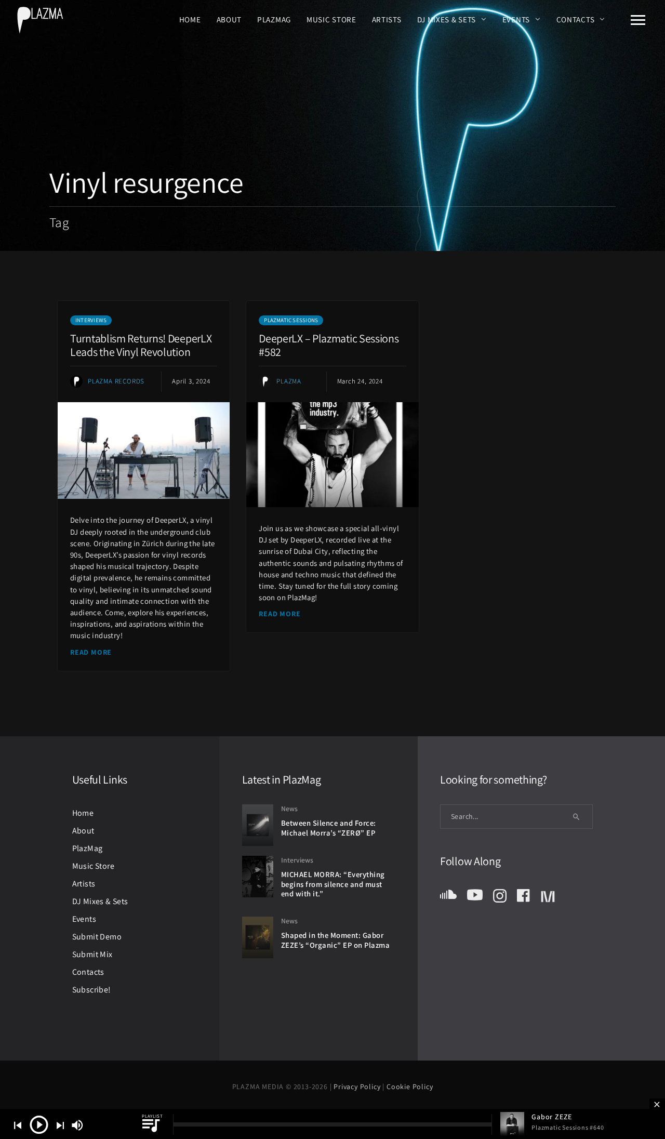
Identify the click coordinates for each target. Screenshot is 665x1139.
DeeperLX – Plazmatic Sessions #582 (328, 345)
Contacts (575, 19)
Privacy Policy (358, 1086)
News (289, 808)
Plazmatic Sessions (291, 320)
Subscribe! (91, 989)
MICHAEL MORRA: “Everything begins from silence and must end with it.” (333, 883)
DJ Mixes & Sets (446, 19)
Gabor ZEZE (551, 1116)
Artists (387, 19)
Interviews (91, 320)
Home (190, 19)
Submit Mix (92, 954)
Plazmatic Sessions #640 (567, 1127)
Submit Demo (97, 936)
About (229, 19)
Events (516, 19)
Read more (91, 652)
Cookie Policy (410, 1086)
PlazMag (274, 19)
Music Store (331, 19)
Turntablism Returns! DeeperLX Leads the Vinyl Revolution (140, 345)
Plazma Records (116, 381)
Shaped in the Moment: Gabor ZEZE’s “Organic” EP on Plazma (335, 940)
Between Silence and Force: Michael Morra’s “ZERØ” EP (328, 828)
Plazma (288, 381)
